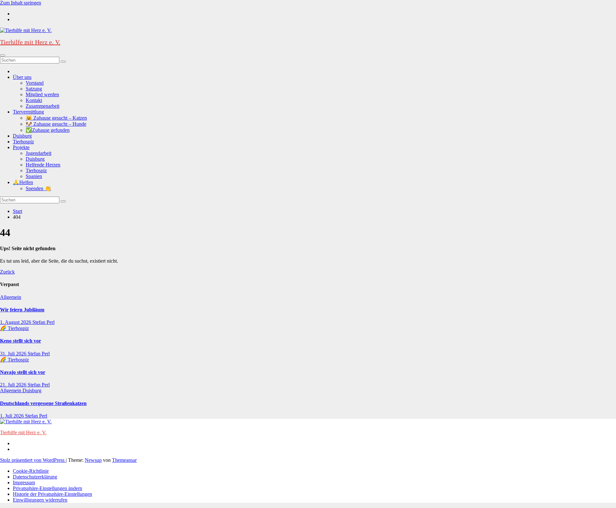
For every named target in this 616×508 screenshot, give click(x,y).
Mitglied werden (42, 94)
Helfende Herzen (43, 164)
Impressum (24, 482)
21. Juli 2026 (14, 384)
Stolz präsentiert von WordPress (33, 460)
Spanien (34, 176)
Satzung (34, 88)
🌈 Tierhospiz (14, 328)
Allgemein (10, 297)
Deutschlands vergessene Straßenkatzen (43, 403)
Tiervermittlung (28, 111)
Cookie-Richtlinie (31, 471)
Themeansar (124, 460)
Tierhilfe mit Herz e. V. (30, 42)
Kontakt (34, 100)
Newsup (93, 460)
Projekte (21, 147)
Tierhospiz (23, 141)
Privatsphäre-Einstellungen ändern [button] (47, 488)
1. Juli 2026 (12, 416)
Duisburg (22, 136)
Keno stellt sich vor (20, 340)
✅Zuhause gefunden (48, 130)
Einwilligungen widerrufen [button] (40, 500)
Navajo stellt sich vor (22, 372)
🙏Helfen (23, 182)
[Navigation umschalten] (2, 55)
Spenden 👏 (38, 188)
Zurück (7, 272)
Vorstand (35, 83)
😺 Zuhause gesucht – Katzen (56, 118)
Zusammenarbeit (42, 106)
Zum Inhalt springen (20, 2)
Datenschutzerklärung (35, 476)
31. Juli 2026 (14, 353)
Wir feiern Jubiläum (22, 309)
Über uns (22, 77)
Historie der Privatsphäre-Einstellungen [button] (52, 494)
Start (17, 211)
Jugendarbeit (38, 153)
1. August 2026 (16, 322)
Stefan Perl (43, 322)
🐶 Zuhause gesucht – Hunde (56, 124)
